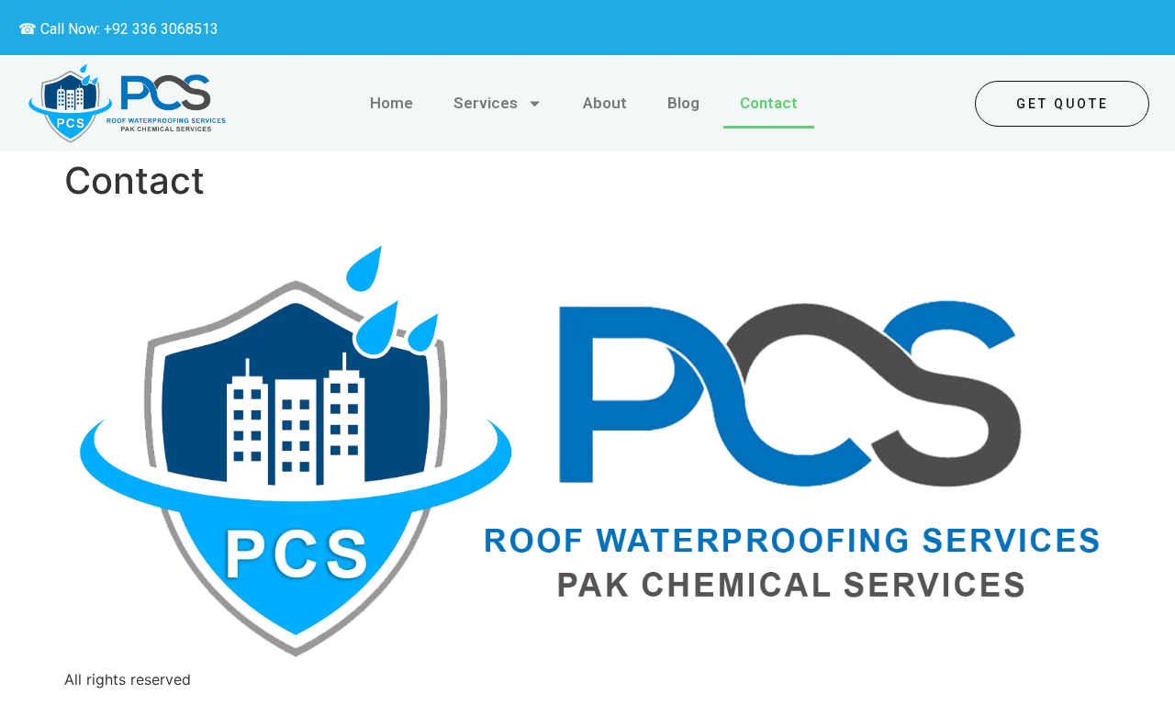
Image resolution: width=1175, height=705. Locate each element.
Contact (769, 103)
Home (391, 103)
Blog (683, 103)
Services (485, 103)
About (605, 103)
